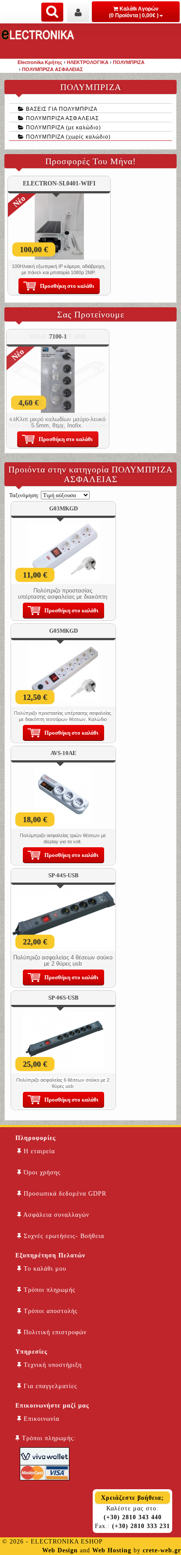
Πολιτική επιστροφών (54, 1332)
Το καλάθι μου (44, 1268)
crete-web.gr (162, 1550)
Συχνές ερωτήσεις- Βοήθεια (63, 1236)
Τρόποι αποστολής (50, 1311)
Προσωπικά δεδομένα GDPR (64, 1193)
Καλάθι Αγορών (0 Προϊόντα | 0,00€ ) (134, 12)
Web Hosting (111, 1550)
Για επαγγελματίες (49, 1386)
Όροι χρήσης (41, 1172)
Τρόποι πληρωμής (49, 1290)
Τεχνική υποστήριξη (52, 1365)
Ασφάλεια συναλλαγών (55, 1215)
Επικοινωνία (40, 1418)
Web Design (60, 1550)
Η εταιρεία (38, 1151)
